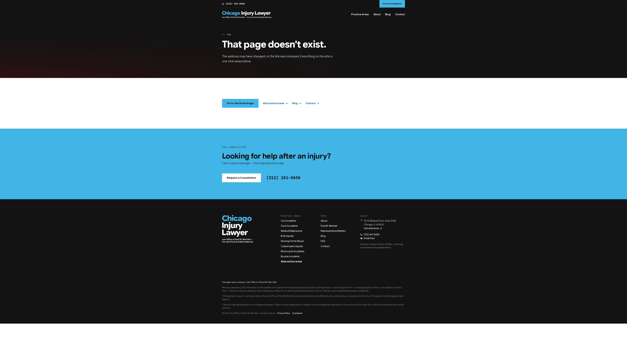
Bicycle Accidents (290, 256)
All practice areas (273, 103)
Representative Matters (333, 230)
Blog (388, 14)
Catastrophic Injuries (292, 246)
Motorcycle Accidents (292, 251)
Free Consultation (392, 3)
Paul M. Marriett (329, 225)
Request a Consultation (241, 177)
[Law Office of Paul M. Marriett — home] (247, 14)
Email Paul (369, 238)
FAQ (323, 241)
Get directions (371, 228)
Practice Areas (360, 14)
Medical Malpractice (291, 230)
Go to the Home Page (240, 103)
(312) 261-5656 (235, 3)
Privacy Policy (283, 313)
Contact (400, 14)
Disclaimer (297, 313)
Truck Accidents (289, 225)
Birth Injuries (287, 236)
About (377, 14)
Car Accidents (288, 220)
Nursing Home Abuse (292, 241)
